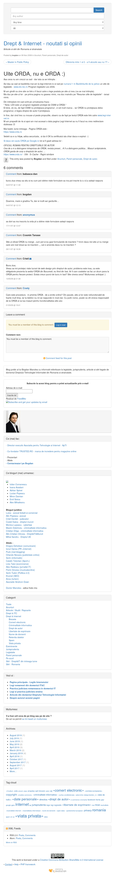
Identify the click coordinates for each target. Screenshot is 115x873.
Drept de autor (62, 55)
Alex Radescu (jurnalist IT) (18, 566)
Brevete (12, 619)
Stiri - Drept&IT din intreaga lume (21, 661)
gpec (13, 805)
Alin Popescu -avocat (16, 515)
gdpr (102, 800)
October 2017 (16, 759)
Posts (21, 835)
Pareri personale (49, 55)
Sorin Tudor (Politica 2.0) (17, 572)
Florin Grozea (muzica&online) (20, 569)
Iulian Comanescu (18, 484)
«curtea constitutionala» (66, 795)
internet (22, 804)
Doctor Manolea (13, 587)
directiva (43, 799)
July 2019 (14, 738)
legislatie (58, 805)
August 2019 (16, 735)
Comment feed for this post (58, 358)
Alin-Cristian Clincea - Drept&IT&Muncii (24, 533)
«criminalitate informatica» (45, 794)
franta (98, 799)
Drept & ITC (11, 613)
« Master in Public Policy (17, 61)
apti (36, 791)
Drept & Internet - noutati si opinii (43, 43)
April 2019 (14, 747)
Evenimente (11, 646)
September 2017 (18, 762)
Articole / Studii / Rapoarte (18, 610)
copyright (11, 794)
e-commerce (75, 800)
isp (30, 805)
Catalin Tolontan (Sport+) (18, 560)
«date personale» (25, 798)
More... (13, 771)
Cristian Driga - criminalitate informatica (24, 530)
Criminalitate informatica (20, 625)
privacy (88, 810)
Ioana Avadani (16, 487)
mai (93, 805)
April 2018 (14, 756)
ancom (20, 791)
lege (48, 805)
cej (51, 790)
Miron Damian (16, 496)
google (8, 805)
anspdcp (31, 791)
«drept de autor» (59, 799)
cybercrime (79, 795)
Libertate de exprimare (19, 631)
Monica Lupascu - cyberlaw (19, 524)
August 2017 (16, 765)
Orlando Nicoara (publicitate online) (23, 554)
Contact (8, 864)
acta (16, 791)
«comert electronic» (68, 790)
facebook (91, 799)
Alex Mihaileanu (17, 502)
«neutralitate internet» (14, 811)
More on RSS (11, 842)
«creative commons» (25, 795)
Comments (30, 835)
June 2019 (15, 741)
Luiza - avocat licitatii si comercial (21, 512)
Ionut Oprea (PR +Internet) (18, 548)
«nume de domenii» (49, 811)
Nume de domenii (17, 634)
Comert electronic (17, 622)
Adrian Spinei (16, 490)
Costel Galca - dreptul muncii (19, 521)
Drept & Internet (13, 616)
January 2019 (16, 753)
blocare (42, 791)
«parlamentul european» (74, 811)
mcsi (97, 805)
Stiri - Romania (13, 664)
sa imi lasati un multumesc (34, 718)
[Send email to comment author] (30, 258)
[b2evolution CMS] (57, 870)
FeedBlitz (21, 398)
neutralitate (104, 805)
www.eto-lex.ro (21, 86)
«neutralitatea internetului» (31, 811)
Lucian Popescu (17, 493)
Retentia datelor (16, 637)
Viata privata (15, 643)
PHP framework (28, 864)
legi (52, 805)
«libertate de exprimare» (76, 805)
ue (14, 817)
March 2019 (15, 750)
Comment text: (13, 334)
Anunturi (37, 55)
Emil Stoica (15, 499)
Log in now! (61, 325)
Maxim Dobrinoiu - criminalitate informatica (26, 527)
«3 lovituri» (10, 791)
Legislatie (10, 652)
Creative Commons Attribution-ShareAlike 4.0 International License (71, 859)
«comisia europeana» (93, 791)
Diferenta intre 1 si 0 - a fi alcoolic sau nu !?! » (87, 61)
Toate (8, 604)
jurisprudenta (39, 805)
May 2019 (14, 744)
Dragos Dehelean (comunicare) (21, 545)
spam (8, 817)
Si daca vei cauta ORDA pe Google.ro (21, 140)
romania (99, 809)
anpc (25, 791)
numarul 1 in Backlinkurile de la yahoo (82, 83)
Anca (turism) (12, 578)
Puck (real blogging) (15, 551)
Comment (11, 174)
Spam (11, 640)
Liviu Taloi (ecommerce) (17, 563)
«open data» (60, 811)
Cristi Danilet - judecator (17, 518)
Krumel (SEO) (12, 575)
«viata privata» (29, 815)
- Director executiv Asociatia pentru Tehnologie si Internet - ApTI (36, 445)
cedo (47, 791)
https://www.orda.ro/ (13, 154)
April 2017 (14, 768)
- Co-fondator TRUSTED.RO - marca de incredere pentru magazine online (41, 451)
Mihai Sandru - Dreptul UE (18, 536)
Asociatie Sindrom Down (17, 581)
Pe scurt (10, 658)
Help (16, 864)
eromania (83, 800)
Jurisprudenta (12, 649)
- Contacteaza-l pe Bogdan (19, 463)
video (46, 817)
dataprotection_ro (90, 795)
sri (11, 817)
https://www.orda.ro (13, 131)
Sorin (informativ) (14, 557)
